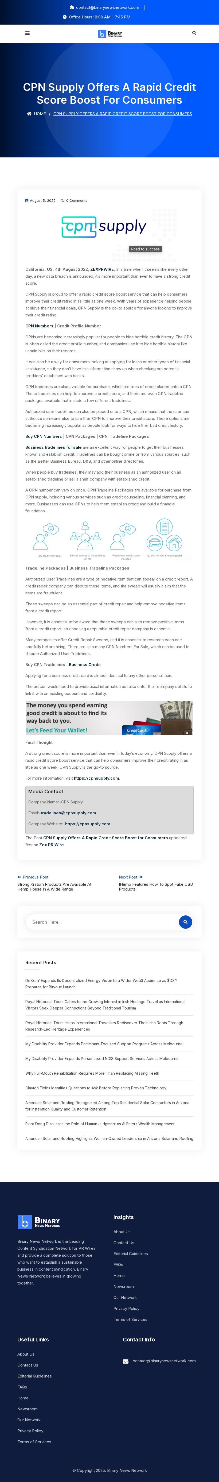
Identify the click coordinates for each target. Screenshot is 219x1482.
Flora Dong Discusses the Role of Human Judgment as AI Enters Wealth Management (99, 1123)
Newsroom (124, 1286)
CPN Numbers (39, 325)
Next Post (156, 883)
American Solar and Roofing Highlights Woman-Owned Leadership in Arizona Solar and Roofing (109, 1138)
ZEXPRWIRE (102, 269)
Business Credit (85, 664)
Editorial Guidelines (131, 1253)
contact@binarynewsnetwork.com (164, 1360)
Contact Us (124, 1242)
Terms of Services (130, 1319)
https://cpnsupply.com (96, 778)
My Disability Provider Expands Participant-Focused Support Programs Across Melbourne (104, 1044)
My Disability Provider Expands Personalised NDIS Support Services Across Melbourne (102, 1058)
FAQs (118, 1264)
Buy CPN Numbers (43, 436)
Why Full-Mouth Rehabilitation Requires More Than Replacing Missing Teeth (92, 1073)
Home (39, 113)
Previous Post (54, 883)
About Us (122, 1231)
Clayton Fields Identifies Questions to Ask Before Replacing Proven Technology (95, 1088)
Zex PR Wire (51, 844)
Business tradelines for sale (53, 447)
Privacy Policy (126, 1308)
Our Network (125, 1297)
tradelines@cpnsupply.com (68, 812)
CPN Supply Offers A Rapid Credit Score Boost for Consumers (105, 837)
